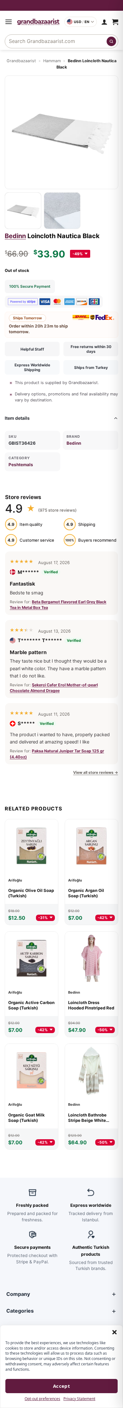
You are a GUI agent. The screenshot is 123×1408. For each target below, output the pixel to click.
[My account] (104, 22)
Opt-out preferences (42, 1398)
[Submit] (111, 41)
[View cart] (115, 22)
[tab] (23, 210)
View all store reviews (95, 772)
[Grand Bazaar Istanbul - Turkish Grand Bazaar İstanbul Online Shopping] (38, 22)
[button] (114, 1332)
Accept (61, 1386)
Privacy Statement (79, 1398)
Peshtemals (21, 464)
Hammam (52, 60)
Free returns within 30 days (91, 349)
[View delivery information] (61, 5)
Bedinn (15, 236)
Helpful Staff (32, 349)
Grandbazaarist (21, 60)
